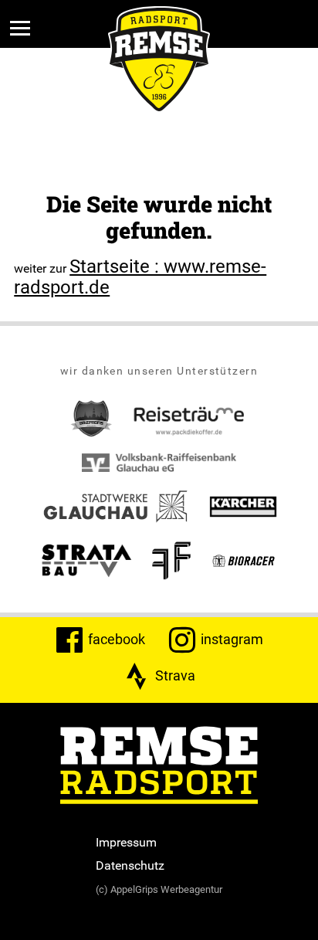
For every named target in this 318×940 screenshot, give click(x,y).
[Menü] (20, 27)
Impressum (126, 841)
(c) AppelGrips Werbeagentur (159, 889)
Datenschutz (130, 865)
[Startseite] (159, 767)
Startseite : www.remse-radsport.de (140, 276)
